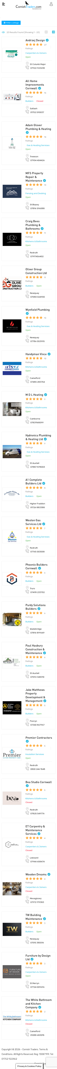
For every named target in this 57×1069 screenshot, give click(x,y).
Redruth (34, 252)
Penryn (33, 721)
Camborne (35, 419)
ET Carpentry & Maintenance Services (35, 830)
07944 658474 (37, 861)
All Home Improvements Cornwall (34, 84)
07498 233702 (37, 592)
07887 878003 (37, 467)
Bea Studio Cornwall (38, 782)
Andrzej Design (35, 40)
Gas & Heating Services (38, 145)
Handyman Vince (36, 354)
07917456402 (37, 256)
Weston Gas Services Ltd (33, 521)
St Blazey (34, 204)
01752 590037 (37, 112)
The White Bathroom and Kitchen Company (38, 1003)
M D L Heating (34, 394)
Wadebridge (36, 629)
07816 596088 (37, 208)
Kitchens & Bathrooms (36, 241)
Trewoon (34, 156)
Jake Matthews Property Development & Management (35, 695)
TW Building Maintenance (33, 916)
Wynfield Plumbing (37, 309)
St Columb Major (38, 64)
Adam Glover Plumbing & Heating (38, 126)
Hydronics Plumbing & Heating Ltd (38, 437)
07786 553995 (37, 341)
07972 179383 (37, 902)
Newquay (34, 293)
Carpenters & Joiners (36, 53)
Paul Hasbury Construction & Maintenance (35, 649)
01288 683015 (37, 1035)
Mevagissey (35, 898)
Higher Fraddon (37, 503)
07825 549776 (37, 813)
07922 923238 (37, 68)
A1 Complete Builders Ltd (33, 481)
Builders (29, 101)
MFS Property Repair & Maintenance (34, 176)
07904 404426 (37, 160)
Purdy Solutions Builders (35, 606)
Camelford (35, 378)
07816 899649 (37, 633)
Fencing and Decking (35, 193)
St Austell (34, 463)
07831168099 (37, 422)
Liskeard (34, 858)
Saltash (33, 108)
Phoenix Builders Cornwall (36, 566)
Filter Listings (12, 23)
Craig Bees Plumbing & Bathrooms (33, 224)
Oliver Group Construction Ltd (36, 271)
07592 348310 (37, 677)
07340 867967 (37, 725)
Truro (32, 588)
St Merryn (34, 983)
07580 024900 (37, 297)
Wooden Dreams (36, 874)
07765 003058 (37, 551)
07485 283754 (37, 382)
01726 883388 (37, 507)
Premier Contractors (38, 737)
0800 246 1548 (37, 769)
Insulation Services (34, 754)
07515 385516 (37, 942)
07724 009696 (37, 987)
